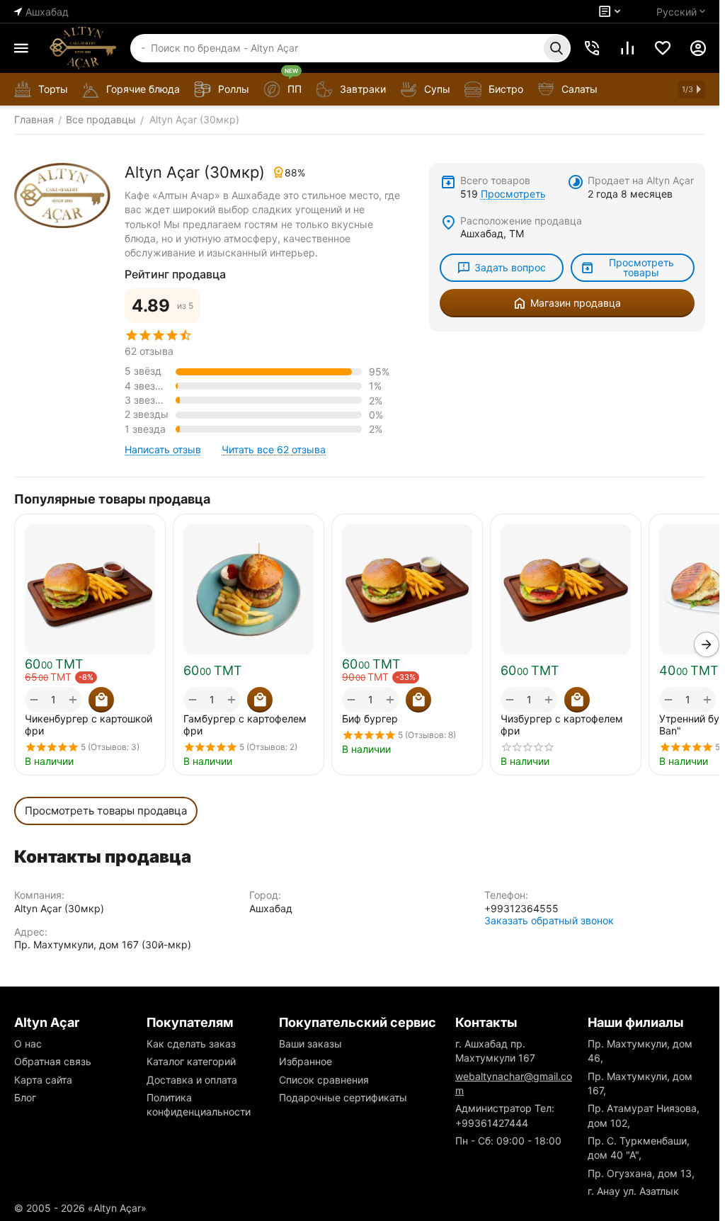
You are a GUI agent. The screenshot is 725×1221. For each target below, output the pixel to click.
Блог (25, 1097)
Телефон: (506, 895)
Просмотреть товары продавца (106, 810)
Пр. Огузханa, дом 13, (641, 1173)
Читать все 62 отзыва (274, 449)
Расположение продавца (521, 221)
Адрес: (30, 932)
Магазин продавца (575, 303)
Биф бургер (370, 718)
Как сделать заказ (191, 1044)
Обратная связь (52, 1061)
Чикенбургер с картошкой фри (88, 724)
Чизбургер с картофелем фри (562, 724)
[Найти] (556, 48)
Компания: (39, 895)
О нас (28, 1044)
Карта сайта (43, 1080)
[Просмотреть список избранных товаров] (663, 48)
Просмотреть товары (641, 267)
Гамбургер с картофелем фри (245, 724)
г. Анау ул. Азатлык (633, 1191)
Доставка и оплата (192, 1080)
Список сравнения (324, 1080)
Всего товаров (495, 180)
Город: (265, 895)
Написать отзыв (163, 449)
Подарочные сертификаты (343, 1097)
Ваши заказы (310, 1044)
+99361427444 (491, 1123)
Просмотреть (513, 194)
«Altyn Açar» (117, 1208)
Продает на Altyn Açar (641, 180)
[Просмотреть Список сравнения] (627, 48)
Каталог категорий (191, 1061)
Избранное (305, 1061)
